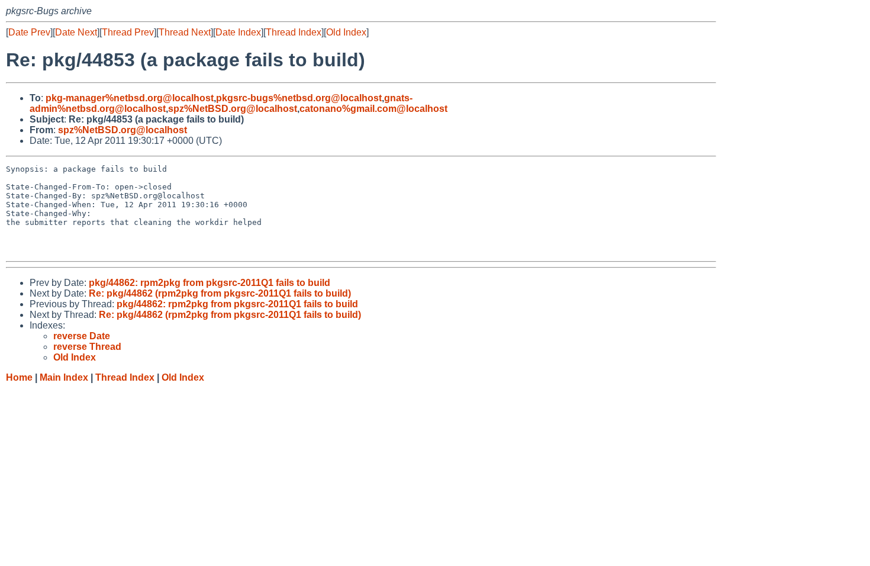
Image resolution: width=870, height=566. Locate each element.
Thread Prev (128, 32)
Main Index (64, 377)
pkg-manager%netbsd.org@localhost (130, 98)
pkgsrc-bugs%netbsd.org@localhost (299, 98)
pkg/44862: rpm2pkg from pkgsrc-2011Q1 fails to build (209, 283)
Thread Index (293, 32)
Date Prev (29, 32)
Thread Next (185, 32)
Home (19, 377)
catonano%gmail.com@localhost (373, 109)
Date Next (76, 32)
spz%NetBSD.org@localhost (232, 109)
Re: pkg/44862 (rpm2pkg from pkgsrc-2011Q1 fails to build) (220, 293)
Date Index (238, 32)
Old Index (346, 32)
